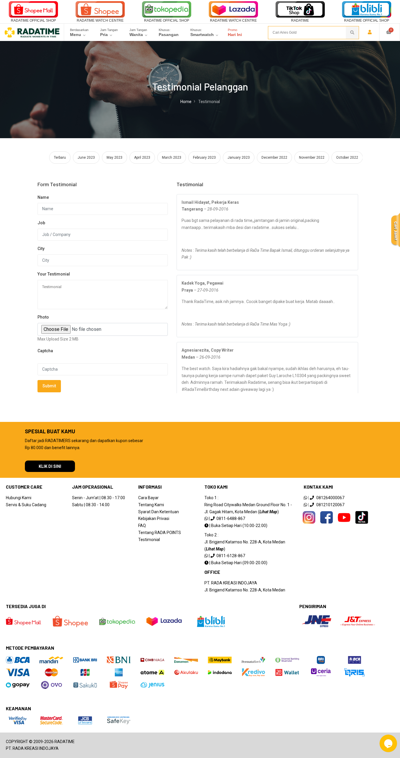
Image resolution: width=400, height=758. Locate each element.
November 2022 (311, 157)
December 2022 (274, 157)
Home (186, 101)
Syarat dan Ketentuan (158, 511)
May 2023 (114, 157)
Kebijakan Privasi (153, 518)
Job (41, 222)
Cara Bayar (148, 497)
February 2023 (204, 157)
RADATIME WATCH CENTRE (100, 20)
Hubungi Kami (18, 497)
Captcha (45, 350)
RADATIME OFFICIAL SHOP (33, 20)
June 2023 (86, 157)
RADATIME (300, 20)
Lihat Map (268, 511)
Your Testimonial (53, 274)
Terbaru (60, 157)
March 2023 (171, 157)
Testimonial (149, 539)
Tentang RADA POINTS (159, 532)
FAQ (142, 525)
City (41, 248)
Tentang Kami (151, 504)
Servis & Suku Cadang (26, 504)
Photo (43, 317)
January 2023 (239, 157)
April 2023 (142, 157)
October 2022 (347, 157)
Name (43, 197)
